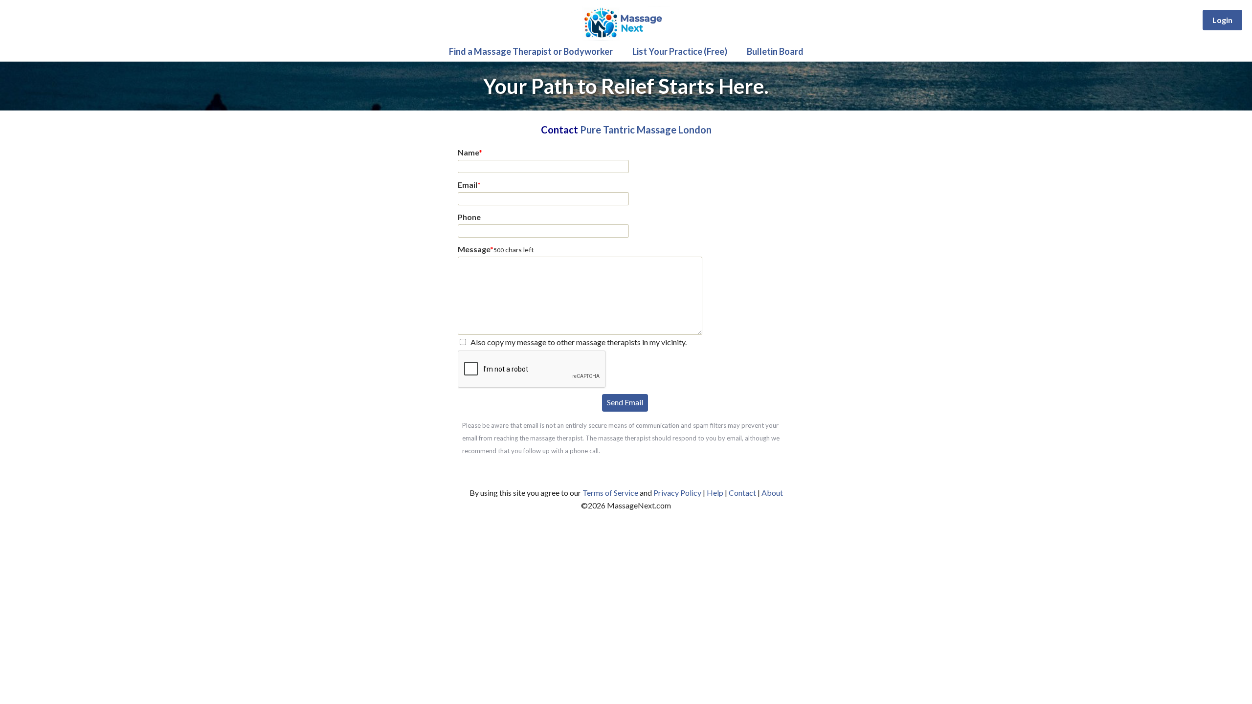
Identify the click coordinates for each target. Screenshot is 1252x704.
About (772, 492)
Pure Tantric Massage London (646, 129)
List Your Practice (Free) (679, 51)
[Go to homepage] (626, 38)
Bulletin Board (775, 51)
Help (715, 492)
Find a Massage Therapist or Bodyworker (531, 51)
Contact (742, 492)
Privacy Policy (677, 492)
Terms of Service (610, 492)
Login (1222, 19)
